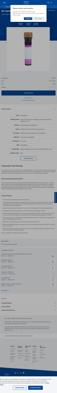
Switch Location (38, 18)
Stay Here (28, 18)
